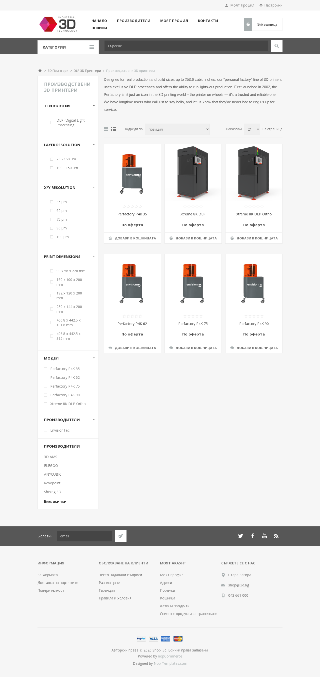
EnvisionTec (60, 430)
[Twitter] (240, 536)
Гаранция (107, 590)
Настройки (273, 5)
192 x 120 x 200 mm (69, 295)
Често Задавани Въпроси (120, 574)
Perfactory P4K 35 (132, 214)
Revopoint (52, 483)
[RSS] (276, 536)
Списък (113, 129)
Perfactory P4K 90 (254, 323)
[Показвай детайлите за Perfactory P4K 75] (193, 282)
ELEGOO (51, 465)
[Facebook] (252, 536)
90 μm (61, 228)
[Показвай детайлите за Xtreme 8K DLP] (193, 172)
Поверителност (51, 590)
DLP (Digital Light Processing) (70, 122)
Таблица (106, 129)
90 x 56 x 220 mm (71, 270)
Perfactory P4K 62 (132, 323)
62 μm (61, 210)
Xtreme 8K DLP (193, 214)
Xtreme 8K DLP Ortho (254, 214)
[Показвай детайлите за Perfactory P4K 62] (132, 282)
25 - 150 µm (66, 159)
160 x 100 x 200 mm (69, 282)
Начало (40, 71)
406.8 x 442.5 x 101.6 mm (68, 322)
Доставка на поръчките (58, 582)
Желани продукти (175, 605)
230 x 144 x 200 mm (69, 309)
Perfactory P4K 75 (193, 323)
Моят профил (172, 574)
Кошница (167, 598)
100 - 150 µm (67, 167)
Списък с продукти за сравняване (188, 613)
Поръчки (167, 590)
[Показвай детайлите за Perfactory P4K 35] (132, 172)
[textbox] (186, 46)
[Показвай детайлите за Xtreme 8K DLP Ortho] (254, 172)
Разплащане (109, 582)
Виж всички (55, 501)
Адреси (166, 582)
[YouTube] (264, 536)
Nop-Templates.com (170, 663)
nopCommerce (170, 656)
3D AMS (50, 456)
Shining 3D (52, 491)
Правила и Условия (115, 598)
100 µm (62, 236)
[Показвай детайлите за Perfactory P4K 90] (254, 282)
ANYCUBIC (53, 474)
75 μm (61, 219)
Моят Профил (242, 5)
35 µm (61, 201)
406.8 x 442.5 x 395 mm (68, 336)
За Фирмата (48, 574)
